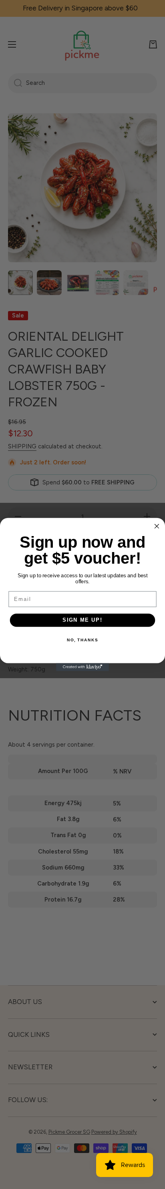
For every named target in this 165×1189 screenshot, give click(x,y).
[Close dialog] (157, 526)
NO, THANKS (82, 640)
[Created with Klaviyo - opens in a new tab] (82, 667)
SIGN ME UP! (82, 620)
